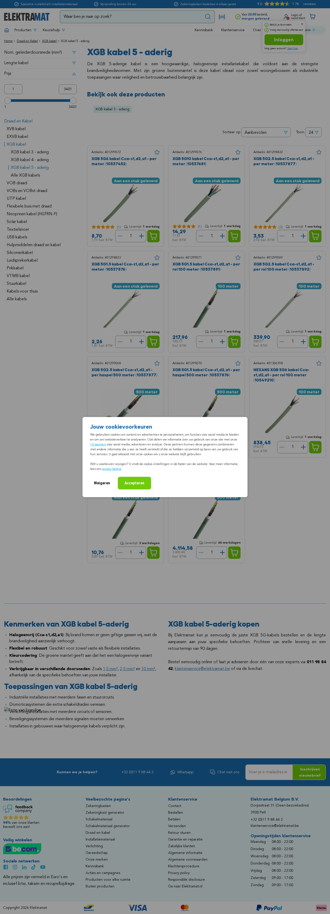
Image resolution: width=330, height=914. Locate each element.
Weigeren (102, 483)
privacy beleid (111, 468)
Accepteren (134, 483)
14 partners (98, 444)
